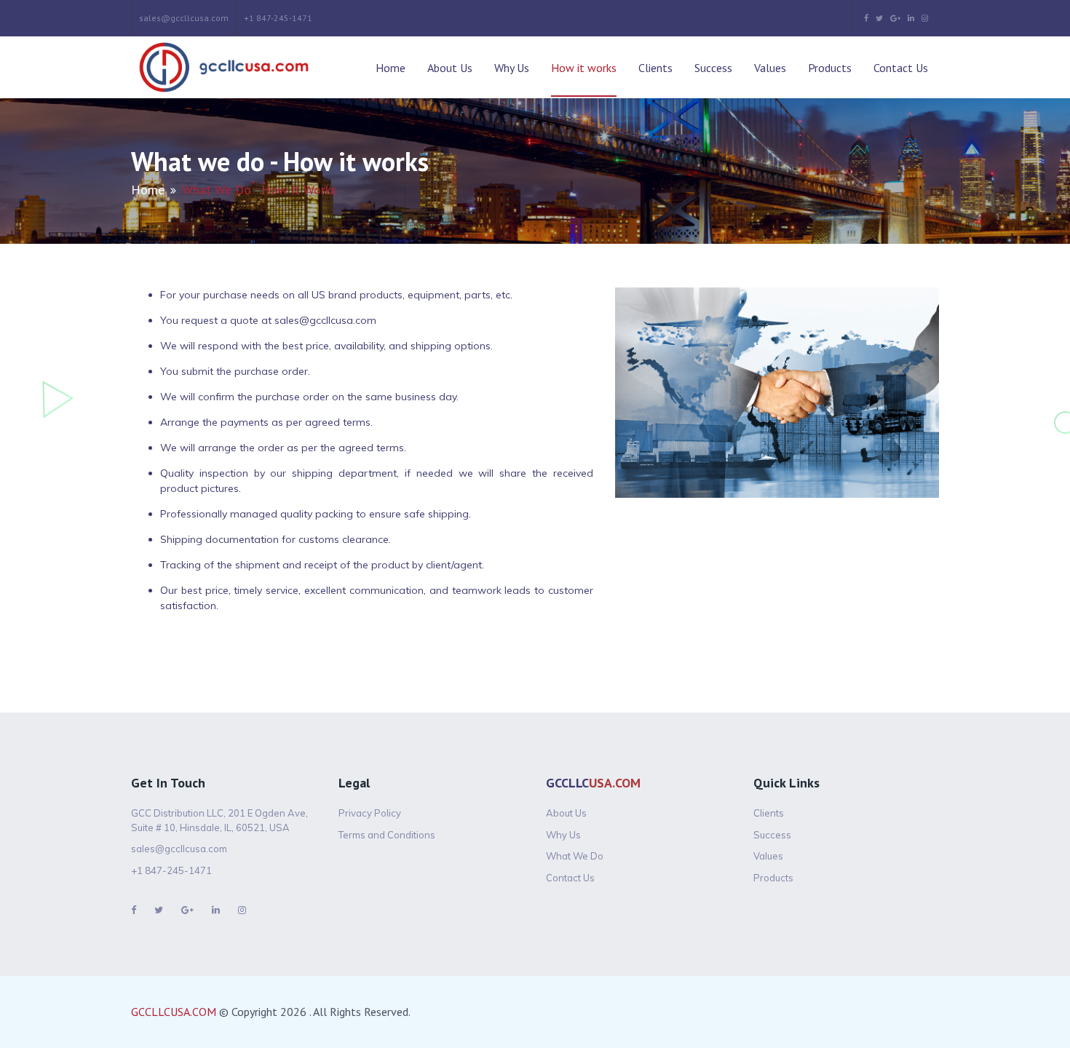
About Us (449, 67)
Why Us (511, 67)
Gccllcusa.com (173, 1011)
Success (713, 67)
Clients (655, 67)
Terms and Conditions (386, 835)
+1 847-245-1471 (278, 17)
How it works (584, 67)
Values (770, 67)
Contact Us (900, 67)
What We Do (574, 856)
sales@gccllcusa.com (184, 17)
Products (830, 67)
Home (390, 67)
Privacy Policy (369, 813)
